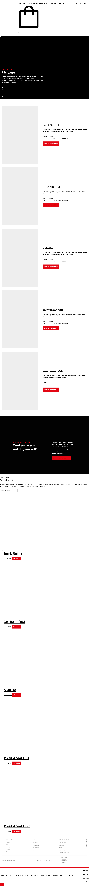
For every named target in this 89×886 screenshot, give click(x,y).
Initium (6, 93)
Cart (34, 850)
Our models (36, 842)
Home (1, 477)
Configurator (36, 845)
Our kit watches (51, 3)
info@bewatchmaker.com (8, 860)
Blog (60, 847)
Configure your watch (38, 3)
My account (36, 847)
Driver (5, 89)
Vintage (6, 94)
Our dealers (62, 845)
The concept (22, 3)
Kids (28, 3)
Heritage (6, 91)
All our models (8, 87)
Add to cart (16, 558)
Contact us (62, 850)
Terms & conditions (64, 852)
